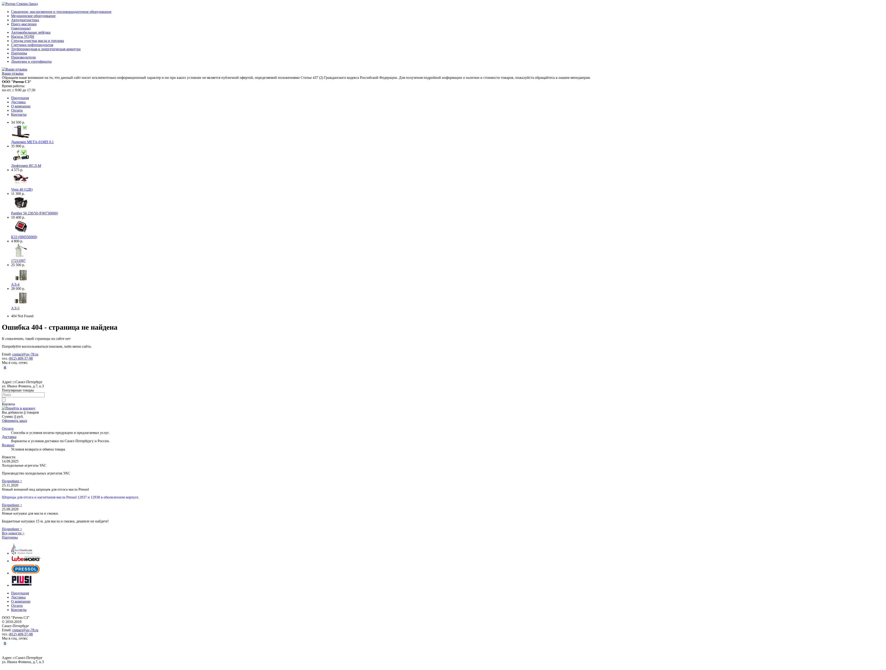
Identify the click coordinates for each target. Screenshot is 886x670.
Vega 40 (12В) (22, 189)
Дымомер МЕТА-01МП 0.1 (32, 142)
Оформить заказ (14, 421)
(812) (13, 358)
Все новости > (13, 533)
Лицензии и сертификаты (31, 61)
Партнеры (19, 53)
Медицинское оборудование (33, 16)
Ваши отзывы (13, 73)
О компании (20, 106)
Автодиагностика (25, 20)
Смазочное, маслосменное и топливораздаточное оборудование (61, 12)
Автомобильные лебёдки (31, 32)
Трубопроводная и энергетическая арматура (46, 49)
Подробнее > (12, 481)
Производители (23, 57)
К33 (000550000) (24, 237)
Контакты (19, 114)
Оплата (17, 110)
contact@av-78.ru (25, 354)
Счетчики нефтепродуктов (32, 45)
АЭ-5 (15, 308)
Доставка (18, 102)
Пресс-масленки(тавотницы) (24, 26)
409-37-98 (25, 358)
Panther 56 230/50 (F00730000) (34, 213)
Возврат (8, 445)
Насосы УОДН (22, 37)
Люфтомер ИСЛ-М (26, 166)
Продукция (20, 98)
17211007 (18, 261)
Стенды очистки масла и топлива (37, 41)
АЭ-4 (15, 284)
